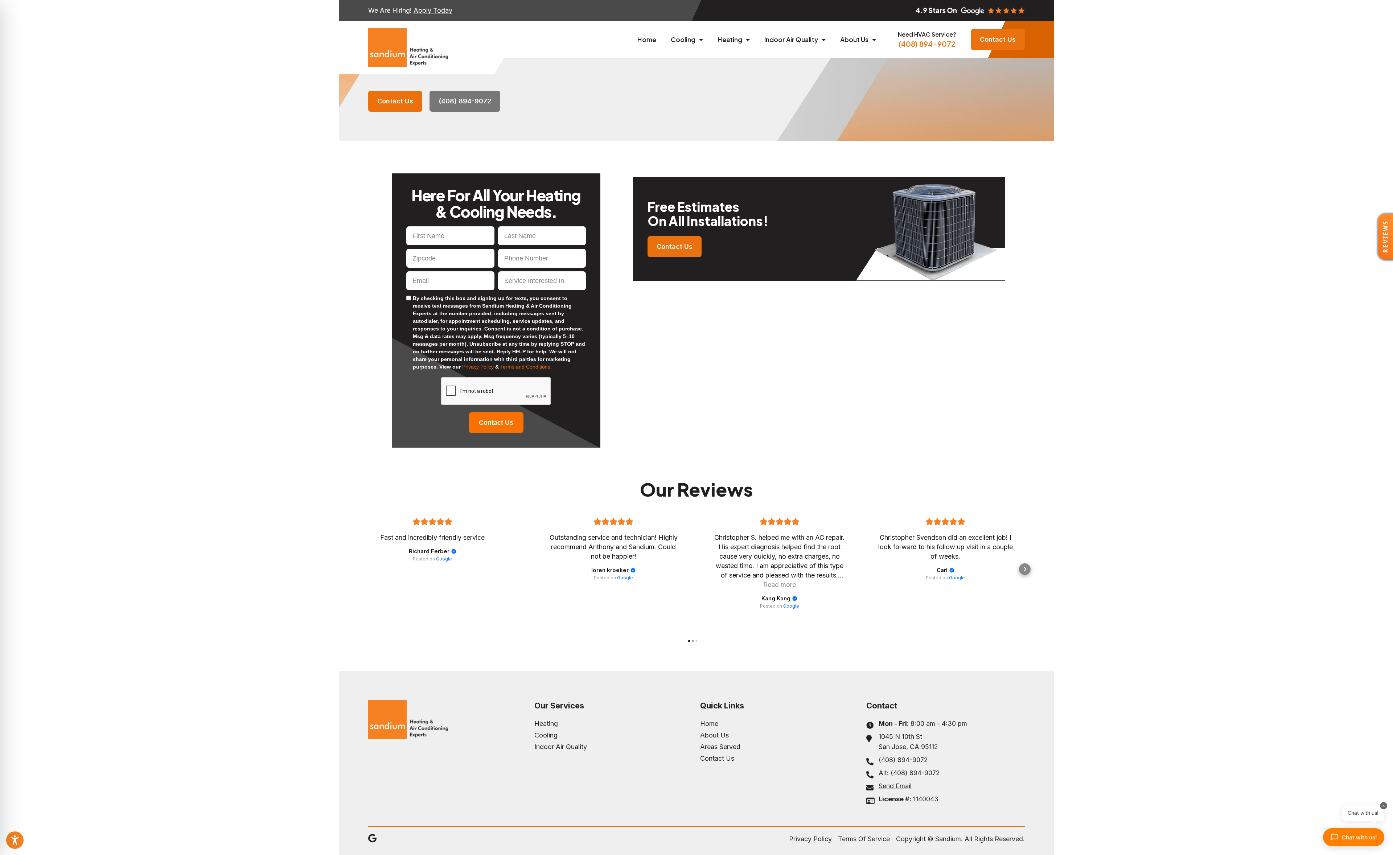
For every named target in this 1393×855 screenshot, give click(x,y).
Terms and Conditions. (526, 367)
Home (646, 39)
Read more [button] (779, 584)
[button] (368, 569)
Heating (730, 39)
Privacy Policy (478, 367)
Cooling (683, 39)
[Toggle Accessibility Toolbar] (14, 840)
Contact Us (496, 422)
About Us (854, 39)
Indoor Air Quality (791, 39)
